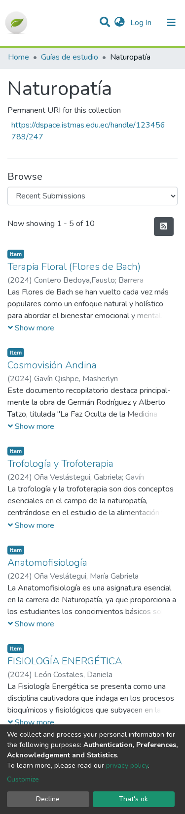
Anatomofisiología (47, 562)
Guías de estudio (69, 57)
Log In (141, 22)
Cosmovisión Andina (52, 365)
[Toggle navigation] (171, 23)
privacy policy (127, 765)
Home (18, 57)
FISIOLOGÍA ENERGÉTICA (64, 661)
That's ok (133, 799)
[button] (119, 23)
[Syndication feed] (164, 226)
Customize (23, 779)
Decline (48, 799)
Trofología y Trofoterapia (60, 463)
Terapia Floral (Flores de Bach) (74, 266)
